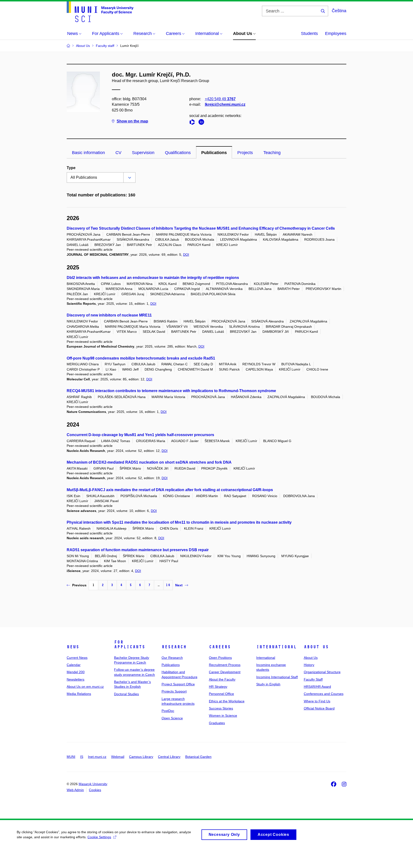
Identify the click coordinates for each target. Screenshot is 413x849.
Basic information (88, 152)
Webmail (117, 757)
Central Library (169, 757)
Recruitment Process (224, 665)
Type (71, 168)
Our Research (172, 658)
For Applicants (129, 644)
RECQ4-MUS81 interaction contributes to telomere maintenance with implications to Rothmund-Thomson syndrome (171, 391)
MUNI (71, 757)
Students (309, 33)
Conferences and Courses (323, 694)
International (276, 646)
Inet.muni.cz (97, 757)
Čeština (339, 10)
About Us (316, 646)
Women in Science (223, 715)
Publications (214, 152)
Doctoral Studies (126, 694)
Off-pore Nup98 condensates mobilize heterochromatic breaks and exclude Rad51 (141, 358)
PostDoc (168, 711)
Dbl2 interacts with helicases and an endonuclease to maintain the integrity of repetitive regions (153, 278)
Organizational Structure (322, 672)
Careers (220, 646)
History (309, 665)
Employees (335, 33)
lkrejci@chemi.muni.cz (225, 104)
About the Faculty (222, 679)
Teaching (272, 152)
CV (118, 152)
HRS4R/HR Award (317, 686)
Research (174, 646)
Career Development (224, 672)
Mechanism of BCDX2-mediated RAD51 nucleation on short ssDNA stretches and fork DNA (149, 462)
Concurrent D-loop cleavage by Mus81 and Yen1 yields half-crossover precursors (140, 435)
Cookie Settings (99, 837)
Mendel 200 (76, 672)
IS (81, 757)
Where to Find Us (317, 701)
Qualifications (178, 152)
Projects (245, 152)
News (73, 646)
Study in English (268, 684)
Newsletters (75, 679)
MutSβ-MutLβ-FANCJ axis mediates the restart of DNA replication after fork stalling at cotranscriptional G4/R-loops (170, 490)
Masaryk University (93, 784)
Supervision (143, 152)
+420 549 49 (220, 99)
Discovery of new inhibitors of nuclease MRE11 (109, 315)
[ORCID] (202, 123)
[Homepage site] (100, 11)
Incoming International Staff (277, 677)
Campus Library (141, 757)
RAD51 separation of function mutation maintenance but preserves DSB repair (138, 550)
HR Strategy (218, 686)
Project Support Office (178, 684)
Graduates (217, 723)
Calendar (74, 665)
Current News (77, 658)
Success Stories (221, 708)
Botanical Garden (198, 757)
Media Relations (79, 694)
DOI (186, 254)
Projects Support (174, 691)
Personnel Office (221, 694)
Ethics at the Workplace (227, 701)
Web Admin (75, 790)
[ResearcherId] (193, 123)
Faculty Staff (313, 679)
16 (168, 585)
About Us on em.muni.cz (85, 686)
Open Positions (220, 658)
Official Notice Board (319, 708)
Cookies (95, 790)
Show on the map (132, 121)
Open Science (172, 718)
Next (179, 585)
